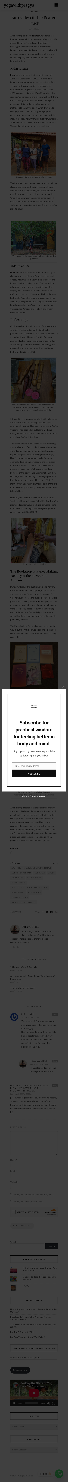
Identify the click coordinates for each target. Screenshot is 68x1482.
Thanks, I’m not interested (34, 796)
